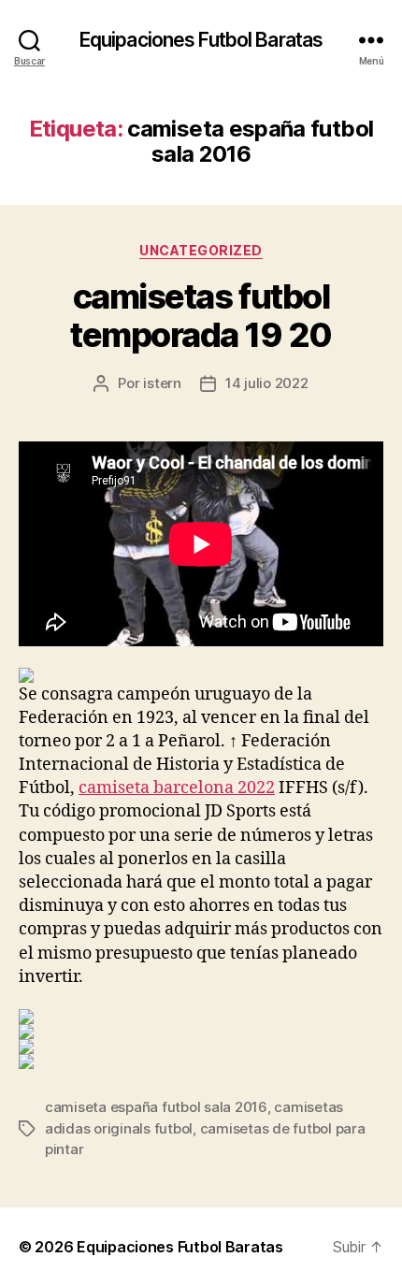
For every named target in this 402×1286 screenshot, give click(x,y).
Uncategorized (201, 250)
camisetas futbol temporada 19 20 (201, 315)
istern (161, 383)
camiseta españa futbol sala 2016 (156, 1107)
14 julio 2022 (267, 383)
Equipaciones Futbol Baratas (201, 40)
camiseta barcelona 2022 (177, 788)
